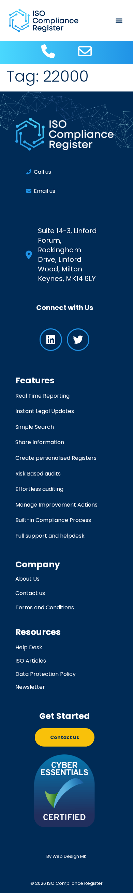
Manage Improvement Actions (56, 505)
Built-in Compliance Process (53, 520)
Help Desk (28, 647)
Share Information (39, 442)
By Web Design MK (66, 856)
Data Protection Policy (45, 674)
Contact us (30, 593)
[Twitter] (78, 339)
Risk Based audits (38, 474)
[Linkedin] (51, 339)
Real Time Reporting (42, 396)
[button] (119, 20)
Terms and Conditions (44, 607)
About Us (27, 579)
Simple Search (34, 427)
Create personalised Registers (56, 458)
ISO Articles (30, 661)
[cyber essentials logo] (64, 790)
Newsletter (30, 687)
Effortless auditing (39, 489)
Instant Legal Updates (44, 411)
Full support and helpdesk (50, 536)
